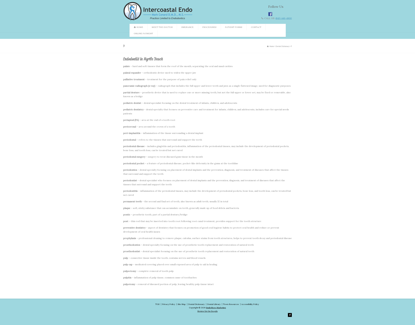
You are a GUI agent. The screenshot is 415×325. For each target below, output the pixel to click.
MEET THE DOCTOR (162, 27)
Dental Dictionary (196, 304)
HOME (139, 27)
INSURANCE (187, 27)
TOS (157, 304)
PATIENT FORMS (233, 27)
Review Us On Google (207, 311)
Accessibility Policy (250, 304)
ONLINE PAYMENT (143, 33)
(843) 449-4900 (283, 18)
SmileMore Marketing (216, 307)
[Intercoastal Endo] (158, 20)
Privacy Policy (168, 304)
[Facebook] (290, 315)
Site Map (182, 304)
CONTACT (256, 27)
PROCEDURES (209, 27)
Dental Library (213, 304)
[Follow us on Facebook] (270, 14)
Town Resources (231, 304)
